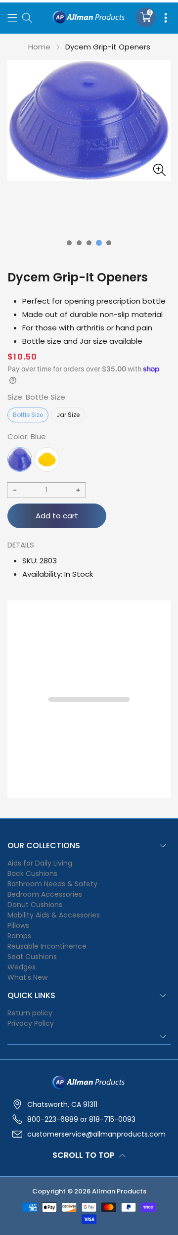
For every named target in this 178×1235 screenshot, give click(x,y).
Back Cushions (32, 873)
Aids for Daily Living (39, 863)
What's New (27, 977)
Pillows (18, 925)
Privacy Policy (30, 1023)
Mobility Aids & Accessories (53, 915)
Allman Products (119, 1191)
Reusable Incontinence (47, 946)
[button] (12, 17)
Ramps (19, 936)
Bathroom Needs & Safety (52, 884)
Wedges (21, 967)
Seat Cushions (32, 956)
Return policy (29, 1013)
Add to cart (57, 515)
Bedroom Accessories (44, 894)
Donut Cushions (34, 905)
